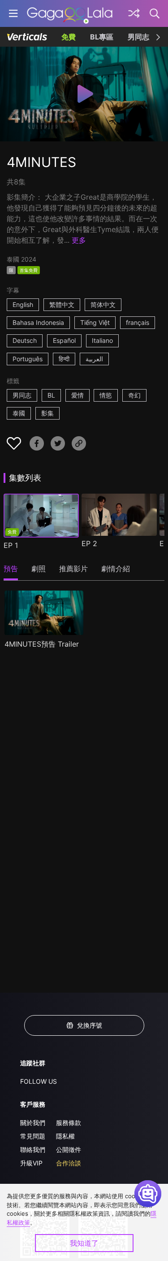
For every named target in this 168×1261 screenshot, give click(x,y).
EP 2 (89, 543)
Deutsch (25, 340)
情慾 (105, 395)
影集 (47, 413)
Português (28, 359)
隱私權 (65, 1136)
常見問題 (32, 1136)
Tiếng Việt (95, 322)
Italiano (102, 340)
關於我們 (32, 1122)
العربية (94, 359)
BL (51, 395)
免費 (68, 36)
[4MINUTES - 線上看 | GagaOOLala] (69, 13)
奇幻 (134, 395)
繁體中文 (61, 304)
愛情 (77, 395)
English (23, 304)
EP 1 (11, 545)
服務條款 (68, 1122)
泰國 (19, 413)
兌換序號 (89, 1025)
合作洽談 (68, 1163)
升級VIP (31, 1163)
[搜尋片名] (155, 13)
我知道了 (84, 1243)
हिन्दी (64, 359)
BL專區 (101, 36)
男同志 (138, 36)
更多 (79, 240)
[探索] (134, 13)
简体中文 (103, 304)
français (137, 322)
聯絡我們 (32, 1149)
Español (64, 340)
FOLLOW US (38, 1081)
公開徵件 (68, 1149)
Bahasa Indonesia (38, 322)
